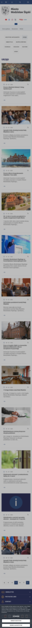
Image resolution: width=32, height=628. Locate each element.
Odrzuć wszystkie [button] (16, 620)
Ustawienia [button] (16, 616)
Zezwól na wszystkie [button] (16, 625)
